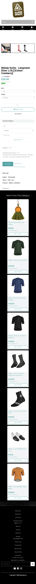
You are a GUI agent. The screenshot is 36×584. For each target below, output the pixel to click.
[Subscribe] (33, 564)
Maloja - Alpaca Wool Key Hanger (16, 223)
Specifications (18, 163)
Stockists (18, 536)
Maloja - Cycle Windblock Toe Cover (17, 450)
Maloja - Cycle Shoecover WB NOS (17, 412)
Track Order (18, 517)
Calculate (18, 140)
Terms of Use (18, 542)
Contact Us (18, 533)
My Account (18, 514)
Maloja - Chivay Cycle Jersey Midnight (17, 299)
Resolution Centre (18, 521)
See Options (18, 271)
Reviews (16, 167)
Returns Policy (18, 548)
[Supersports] (18, 9)
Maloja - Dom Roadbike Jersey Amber (17, 488)
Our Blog (18, 529)
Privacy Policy (18, 545)
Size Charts (18, 555)
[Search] (33, 22)
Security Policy (18, 552)
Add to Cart (19, 109)
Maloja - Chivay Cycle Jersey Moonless (17, 337)
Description (8, 164)
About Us (18, 526)
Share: (3, 76)
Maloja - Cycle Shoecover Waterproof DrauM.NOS (16, 374)
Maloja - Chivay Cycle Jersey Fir (17, 260)
